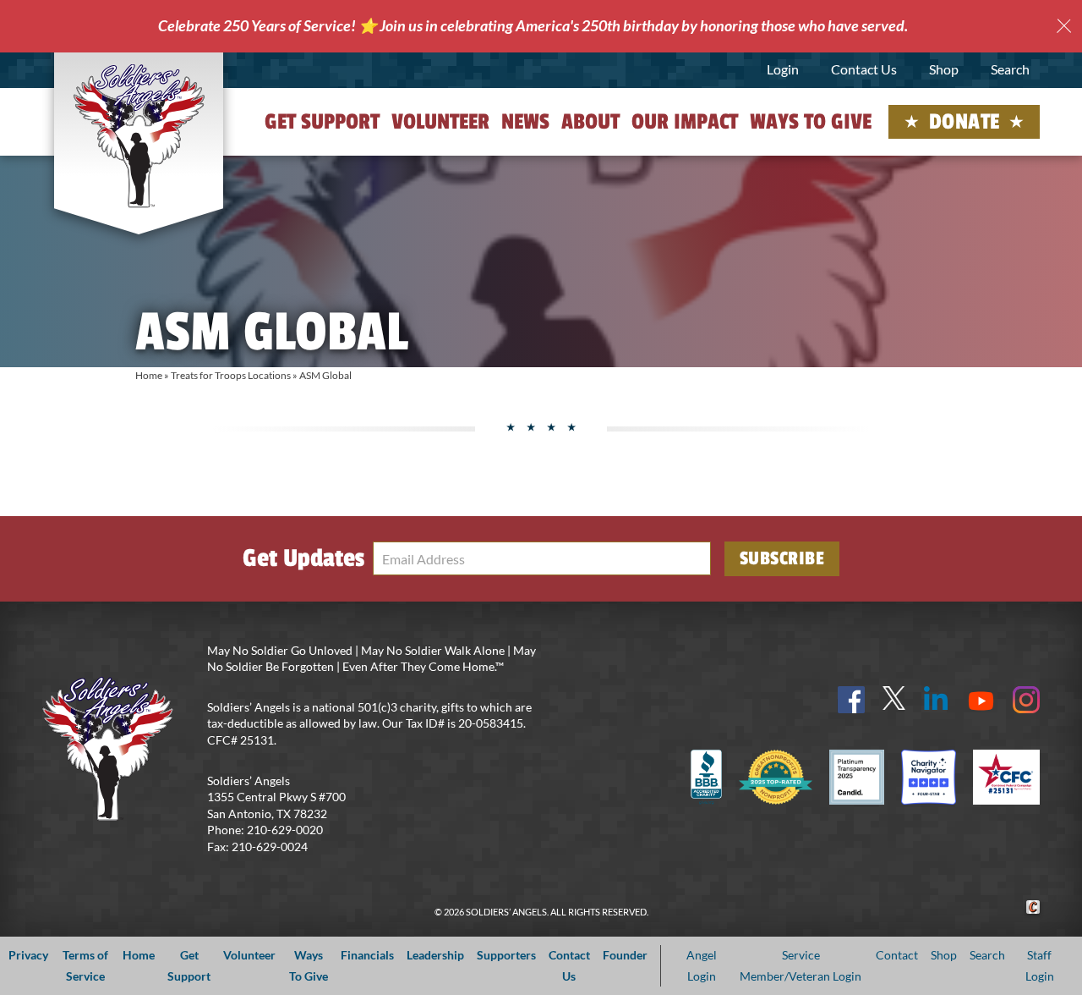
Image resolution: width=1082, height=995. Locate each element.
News (525, 122)
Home (148, 375)
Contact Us (864, 69)
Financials (367, 955)
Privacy (28, 955)
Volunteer (440, 122)
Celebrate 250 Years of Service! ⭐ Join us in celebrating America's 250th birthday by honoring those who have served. (533, 25)
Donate (964, 122)
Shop (944, 69)
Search (1010, 69)
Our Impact (684, 122)
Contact (897, 955)
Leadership (435, 955)
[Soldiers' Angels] (139, 135)
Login (783, 69)
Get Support (322, 122)
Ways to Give (811, 122)
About (590, 122)
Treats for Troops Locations (231, 375)
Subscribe (782, 558)
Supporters (506, 955)
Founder (625, 955)
